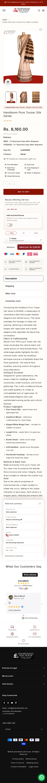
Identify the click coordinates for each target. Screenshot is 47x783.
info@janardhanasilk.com (18, 708)
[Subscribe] (41, 729)
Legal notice (33, 767)
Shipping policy (32, 763)
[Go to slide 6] (21, 615)
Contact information (18, 767)
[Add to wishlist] (40, 29)
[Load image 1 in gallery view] (11, 97)
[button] (5, 10)
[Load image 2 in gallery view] (23, 97)
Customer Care (13, 301)
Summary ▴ (11, 247)
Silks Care (10, 293)
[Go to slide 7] (23, 615)
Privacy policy (18, 759)
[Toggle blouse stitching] (10, 225)
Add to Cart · (29, 247)
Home (4, 20)
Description (11, 278)
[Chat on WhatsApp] (41, 777)
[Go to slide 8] (25, 615)
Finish (36, 233)
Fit (23, 233)
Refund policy (31, 759)
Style (10, 233)
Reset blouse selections (14, 556)
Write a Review (30, 575)
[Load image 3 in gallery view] (36, 97)
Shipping (9, 286)
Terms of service (17, 763)
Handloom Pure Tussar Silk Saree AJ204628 (20, 22)
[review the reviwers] (9, 603)
